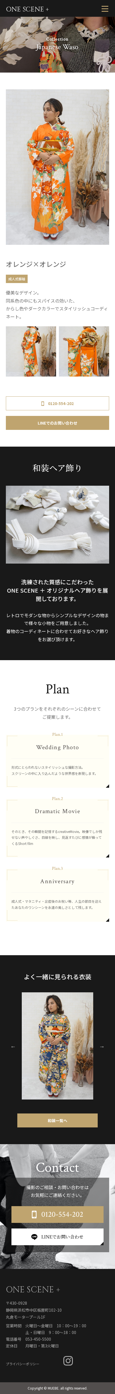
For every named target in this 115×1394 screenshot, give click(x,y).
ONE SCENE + (27, 9)
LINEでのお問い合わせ (57, 423)
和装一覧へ (57, 1120)
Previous (13, 1046)
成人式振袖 (16, 278)
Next (102, 1046)
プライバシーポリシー (22, 1363)
